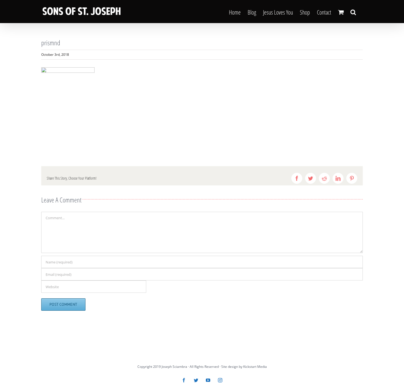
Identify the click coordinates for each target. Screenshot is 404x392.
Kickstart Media (255, 366)
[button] (353, 11)
